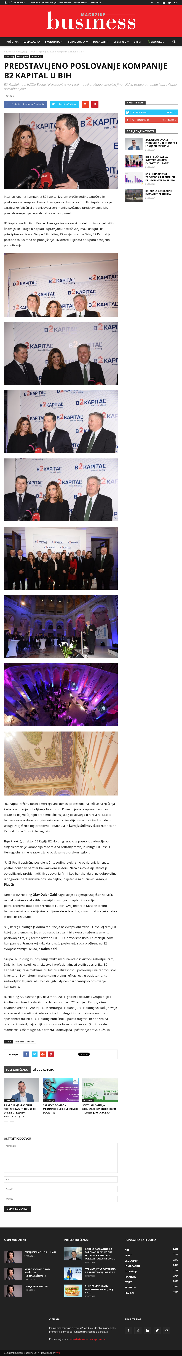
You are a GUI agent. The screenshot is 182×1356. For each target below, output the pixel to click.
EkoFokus (157, 41)
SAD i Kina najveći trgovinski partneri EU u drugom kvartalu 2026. (161, 177)
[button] (174, 42)
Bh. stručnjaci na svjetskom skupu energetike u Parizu (157, 160)
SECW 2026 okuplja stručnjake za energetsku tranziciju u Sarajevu (99, 1109)
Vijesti (138, 41)
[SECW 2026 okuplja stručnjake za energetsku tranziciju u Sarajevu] (100, 1090)
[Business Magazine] (91, 21)
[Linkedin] (163, 2)
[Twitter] (169, 2)
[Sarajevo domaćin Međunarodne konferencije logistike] (60, 1090)
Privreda (130, 1287)
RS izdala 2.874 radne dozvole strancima (158, 192)
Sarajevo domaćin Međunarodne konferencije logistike (60, 1109)
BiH (127, 1250)
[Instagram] (157, 2)
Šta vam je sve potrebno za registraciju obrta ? (100, 1270)
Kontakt (96, 2)
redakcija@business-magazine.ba (87, 1339)
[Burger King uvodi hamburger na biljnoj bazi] (73, 1291)
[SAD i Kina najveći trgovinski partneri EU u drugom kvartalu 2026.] (134, 178)
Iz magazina (31, 41)
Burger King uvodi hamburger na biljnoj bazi (99, 1289)
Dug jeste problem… (37, 1286)
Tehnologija (76, 41)
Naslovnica (9, 51)
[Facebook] (152, 2)
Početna (12, 41)
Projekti (130, 1292)
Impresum (65, 2)
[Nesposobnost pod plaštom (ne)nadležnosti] (13, 1274)
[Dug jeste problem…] (13, 1291)
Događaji (99, 41)
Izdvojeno (22, 56)
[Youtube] (175, 2)
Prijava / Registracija (44, 2)
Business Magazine (24, 1041)
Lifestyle (120, 41)
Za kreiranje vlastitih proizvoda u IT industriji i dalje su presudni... (161, 143)
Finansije (130, 1276)
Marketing (80, 2)
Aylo (58, 1352)
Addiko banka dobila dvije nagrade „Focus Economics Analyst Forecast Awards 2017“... (100, 1253)
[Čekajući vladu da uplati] (13, 1257)
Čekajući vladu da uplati (40, 1252)
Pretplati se (169, 119)
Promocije (36, 56)
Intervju (9, 1100)
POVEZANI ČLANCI (17, 1069)
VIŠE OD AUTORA (43, 1069)
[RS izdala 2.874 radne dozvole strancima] (134, 195)
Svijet (128, 1282)
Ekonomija (52, 41)
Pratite (171, 112)
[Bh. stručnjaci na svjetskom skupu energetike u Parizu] (134, 161)
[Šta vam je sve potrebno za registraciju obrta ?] (73, 1273)
